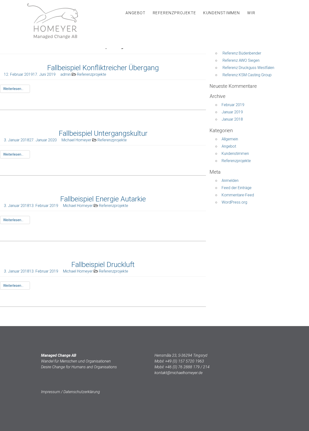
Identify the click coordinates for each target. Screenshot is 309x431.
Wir (251, 13)
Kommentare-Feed (238, 195)
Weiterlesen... (13, 89)
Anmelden (230, 180)
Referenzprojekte (174, 13)
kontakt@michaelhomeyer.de (178, 372)
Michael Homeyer (76, 140)
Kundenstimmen (221, 13)
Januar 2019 (232, 112)
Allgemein (230, 139)
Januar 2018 (232, 119)
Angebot (135, 13)
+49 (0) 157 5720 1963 (184, 361)
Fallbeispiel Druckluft (103, 264)
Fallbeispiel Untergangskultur (103, 133)
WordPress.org (234, 202)
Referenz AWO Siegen (241, 60)
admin (65, 74)
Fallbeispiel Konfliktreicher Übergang (103, 67)
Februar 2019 (233, 105)
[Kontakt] (264, 13)
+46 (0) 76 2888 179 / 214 (187, 367)
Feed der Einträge (237, 187)
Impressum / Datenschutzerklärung (70, 392)
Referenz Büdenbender (242, 53)
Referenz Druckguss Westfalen (248, 67)
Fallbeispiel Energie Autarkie (103, 199)
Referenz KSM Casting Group (247, 75)
